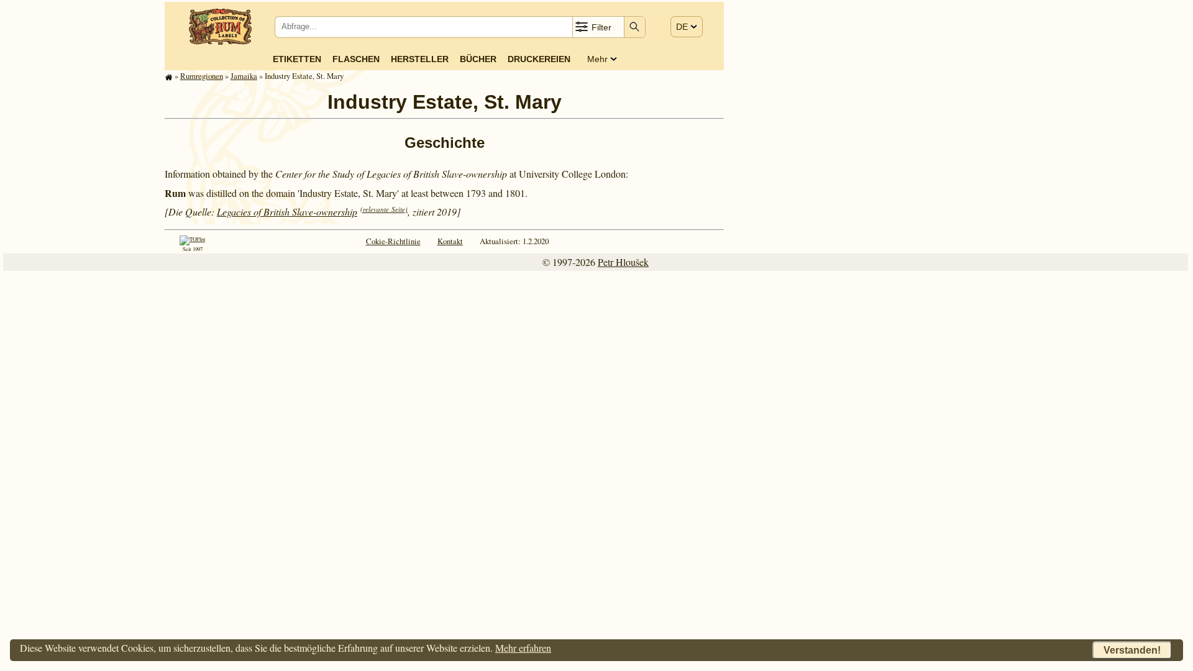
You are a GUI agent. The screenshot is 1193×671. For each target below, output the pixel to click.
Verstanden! (1132, 650)
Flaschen (356, 59)
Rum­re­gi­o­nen (201, 75)
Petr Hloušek (623, 261)
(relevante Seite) (384, 209)
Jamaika (244, 75)
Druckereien (539, 59)
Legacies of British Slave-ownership (287, 211)
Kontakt (450, 241)
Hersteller (420, 59)
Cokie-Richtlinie (393, 241)
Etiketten (297, 59)
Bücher (478, 59)
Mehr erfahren (523, 647)
